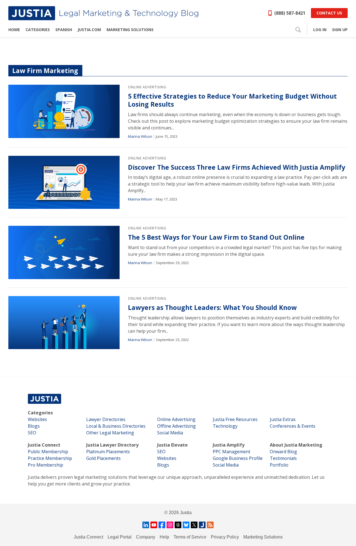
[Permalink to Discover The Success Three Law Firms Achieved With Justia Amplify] (64, 182)
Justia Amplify (228, 445)
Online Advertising (147, 87)
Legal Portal (120, 537)
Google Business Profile (238, 458)
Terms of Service (190, 537)
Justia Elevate (172, 445)
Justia (186, 512)
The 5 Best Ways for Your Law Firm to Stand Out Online (216, 237)
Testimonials (283, 458)
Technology (225, 426)
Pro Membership (45, 465)
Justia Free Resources (235, 419)
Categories (40, 413)
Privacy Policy (225, 537)
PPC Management (231, 452)
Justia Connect (44, 445)
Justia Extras (283, 419)
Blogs (34, 426)
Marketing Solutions (263, 537)
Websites (37, 419)
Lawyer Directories (105, 419)
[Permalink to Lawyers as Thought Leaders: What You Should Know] (64, 322)
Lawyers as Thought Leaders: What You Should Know (212, 308)
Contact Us (329, 13)
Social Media (170, 433)
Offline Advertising (176, 426)
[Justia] (103, 13)
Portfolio (279, 465)
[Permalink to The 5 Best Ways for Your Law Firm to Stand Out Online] (64, 252)
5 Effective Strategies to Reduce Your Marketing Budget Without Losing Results (232, 100)
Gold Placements (103, 458)
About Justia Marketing (296, 445)
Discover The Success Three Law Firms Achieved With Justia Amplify (236, 167)
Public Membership (48, 452)
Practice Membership (50, 458)
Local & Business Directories (115, 426)
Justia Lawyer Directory (112, 445)
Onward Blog (283, 452)
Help (164, 537)
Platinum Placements (108, 452)
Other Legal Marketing (110, 433)
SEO (32, 433)
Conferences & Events (292, 426)
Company (145, 537)
